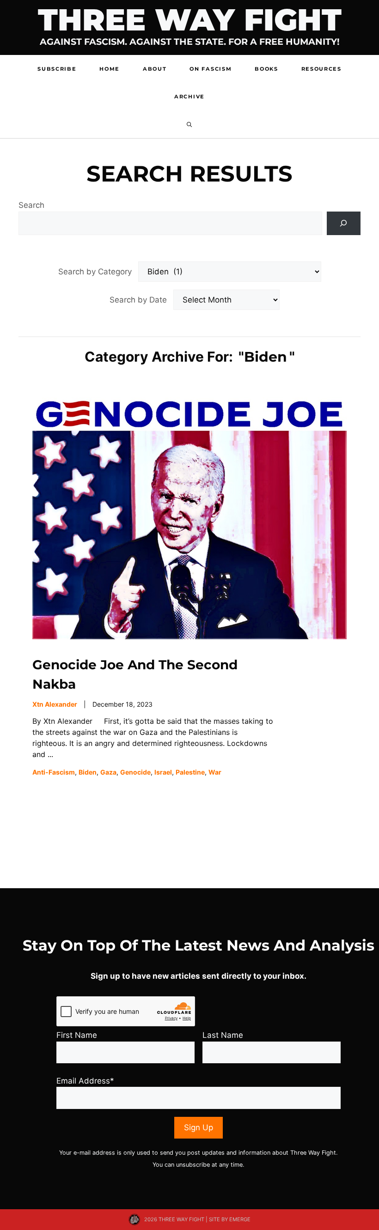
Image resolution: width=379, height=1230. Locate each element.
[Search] (344, 223)
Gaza (108, 772)
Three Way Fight (190, 19)
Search (31, 205)
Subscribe (56, 69)
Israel (163, 772)
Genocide (135, 772)
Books (266, 69)
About (154, 69)
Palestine (190, 772)
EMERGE (240, 1219)
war (214, 772)
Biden (88, 772)
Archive (189, 96)
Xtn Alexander (54, 704)
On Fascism (211, 69)
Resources (321, 69)
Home (109, 69)
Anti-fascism (53, 772)
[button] (189, 124)
